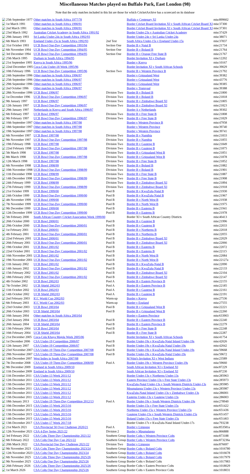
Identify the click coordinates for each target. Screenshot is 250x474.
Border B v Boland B (140, 49)
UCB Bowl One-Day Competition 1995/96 (60, 71)
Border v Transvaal (138, 88)
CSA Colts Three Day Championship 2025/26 (62, 457)
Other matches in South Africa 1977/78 (58, 19)
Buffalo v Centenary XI (141, 19)
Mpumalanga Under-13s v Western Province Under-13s (161, 388)
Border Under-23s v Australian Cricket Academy (157, 32)
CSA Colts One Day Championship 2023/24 (61, 453)
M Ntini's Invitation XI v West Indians (150, 358)
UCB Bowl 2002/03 (46, 281)
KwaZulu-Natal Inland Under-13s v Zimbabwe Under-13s (163, 392)
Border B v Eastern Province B (146, 281)
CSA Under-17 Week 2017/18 (52, 422)
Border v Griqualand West (143, 75)
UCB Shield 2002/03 (47, 285)
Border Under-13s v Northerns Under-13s (153, 375)
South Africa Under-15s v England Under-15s (155, 41)
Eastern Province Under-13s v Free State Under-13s (159, 380)
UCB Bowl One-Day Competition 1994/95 (60, 49)
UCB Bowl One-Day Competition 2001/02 (60, 251)
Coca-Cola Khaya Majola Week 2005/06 (59, 337)
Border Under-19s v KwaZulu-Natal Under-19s (156, 345)
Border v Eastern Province (143, 315)
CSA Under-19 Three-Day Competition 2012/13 (64, 401)
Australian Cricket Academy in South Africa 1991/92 (66, 32)
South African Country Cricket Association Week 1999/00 (69, 217)
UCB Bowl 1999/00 (46, 191)
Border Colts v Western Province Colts (151, 435)
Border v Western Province (143, 126)
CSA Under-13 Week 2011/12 (52, 375)
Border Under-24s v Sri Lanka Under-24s (152, 36)
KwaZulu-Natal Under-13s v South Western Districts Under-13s (166, 384)
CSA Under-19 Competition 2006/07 (56, 341)
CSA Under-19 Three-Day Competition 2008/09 (64, 362)
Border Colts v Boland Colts (144, 448)
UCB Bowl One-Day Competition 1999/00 (60, 195)
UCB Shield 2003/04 (47, 311)
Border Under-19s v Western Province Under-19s (157, 362)
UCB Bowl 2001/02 (46, 247)
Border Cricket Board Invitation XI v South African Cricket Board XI (170, 24)
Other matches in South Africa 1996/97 (58, 75)
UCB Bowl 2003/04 (46, 307)
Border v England (138, 302)
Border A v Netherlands (141, 109)
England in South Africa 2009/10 (54, 367)
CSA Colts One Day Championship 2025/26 (61, 461)
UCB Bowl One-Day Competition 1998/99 (60, 169)
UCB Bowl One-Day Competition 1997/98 (60, 139)
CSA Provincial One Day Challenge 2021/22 (61, 444)
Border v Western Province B (145, 122)
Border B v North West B (142, 199)
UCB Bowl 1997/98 (46, 135)
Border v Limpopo (138, 427)
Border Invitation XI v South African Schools (155, 66)
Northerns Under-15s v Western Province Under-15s (159, 410)
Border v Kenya (137, 62)
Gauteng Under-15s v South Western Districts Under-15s (162, 414)
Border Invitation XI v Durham (146, 58)
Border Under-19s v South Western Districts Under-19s (161, 401)
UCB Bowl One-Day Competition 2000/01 (60, 225)
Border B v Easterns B (141, 208)
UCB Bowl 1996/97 (46, 92)
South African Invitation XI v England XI (152, 367)
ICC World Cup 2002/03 (49, 298)
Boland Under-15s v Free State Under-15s (153, 418)
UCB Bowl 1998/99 (46, 165)
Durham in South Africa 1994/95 (54, 58)
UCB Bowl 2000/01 (46, 221)
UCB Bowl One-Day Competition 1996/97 (60, 96)
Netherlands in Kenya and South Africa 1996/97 (63, 109)
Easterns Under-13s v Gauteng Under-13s (153, 397)
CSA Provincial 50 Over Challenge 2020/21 (61, 427)
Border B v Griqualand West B (146, 152)
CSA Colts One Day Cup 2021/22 (55, 440)
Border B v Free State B (142, 114)
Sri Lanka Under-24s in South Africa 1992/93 (62, 36)
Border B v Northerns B (142, 229)
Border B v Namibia (139, 135)
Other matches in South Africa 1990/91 (58, 24)
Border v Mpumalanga (141, 431)
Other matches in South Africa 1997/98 (58, 122)
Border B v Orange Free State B (147, 54)
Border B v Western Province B (146, 71)
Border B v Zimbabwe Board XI (147, 101)
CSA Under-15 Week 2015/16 (52, 405)
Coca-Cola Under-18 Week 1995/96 (56, 66)
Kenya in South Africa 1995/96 (53, 62)
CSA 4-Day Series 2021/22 (50, 431)
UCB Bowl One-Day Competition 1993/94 (60, 45)
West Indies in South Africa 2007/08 (56, 358)
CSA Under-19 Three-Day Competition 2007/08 (64, 350)
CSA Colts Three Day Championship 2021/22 (62, 435)
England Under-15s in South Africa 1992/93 (61, 41)
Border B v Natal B (139, 45)
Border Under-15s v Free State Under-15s (153, 405)
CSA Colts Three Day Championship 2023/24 (62, 448)
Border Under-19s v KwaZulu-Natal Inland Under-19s (160, 341)
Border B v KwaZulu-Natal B (145, 191)
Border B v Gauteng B (141, 144)
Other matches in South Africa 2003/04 (58, 315)
